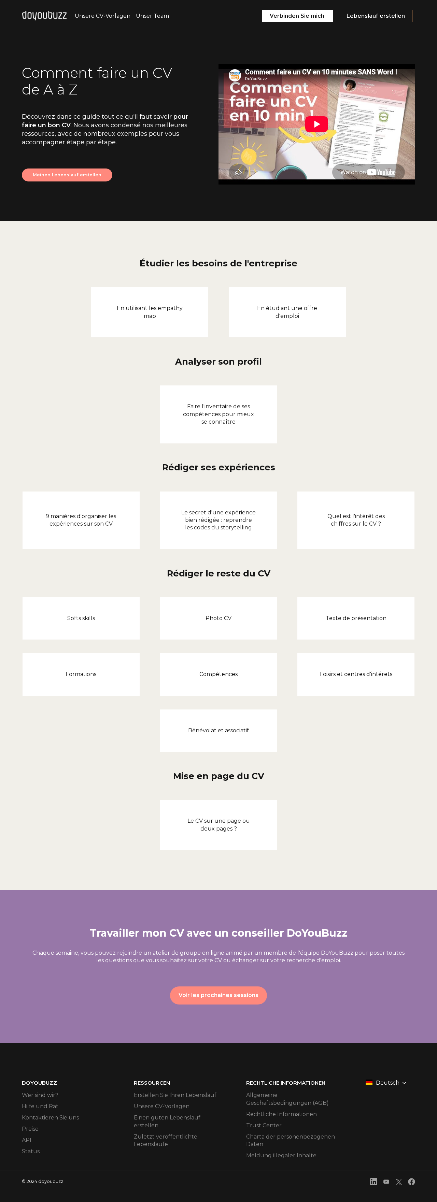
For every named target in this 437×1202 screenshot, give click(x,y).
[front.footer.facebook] (411, 1182)
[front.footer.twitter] (399, 1183)
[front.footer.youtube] (386, 1182)
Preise (30, 1129)
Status (31, 1151)
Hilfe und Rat (40, 1106)
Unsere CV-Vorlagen (161, 1106)
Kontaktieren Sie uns (50, 1117)
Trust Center (264, 1125)
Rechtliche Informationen (281, 1114)
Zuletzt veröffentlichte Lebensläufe (165, 1140)
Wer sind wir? (40, 1095)
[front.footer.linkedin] (373, 1182)
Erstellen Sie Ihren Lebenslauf (175, 1095)
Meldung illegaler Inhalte (281, 1155)
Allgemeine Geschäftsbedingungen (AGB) (287, 1099)
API (26, 1140)
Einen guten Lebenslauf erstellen (167, 1121)
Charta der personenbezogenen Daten (290, 1140)
